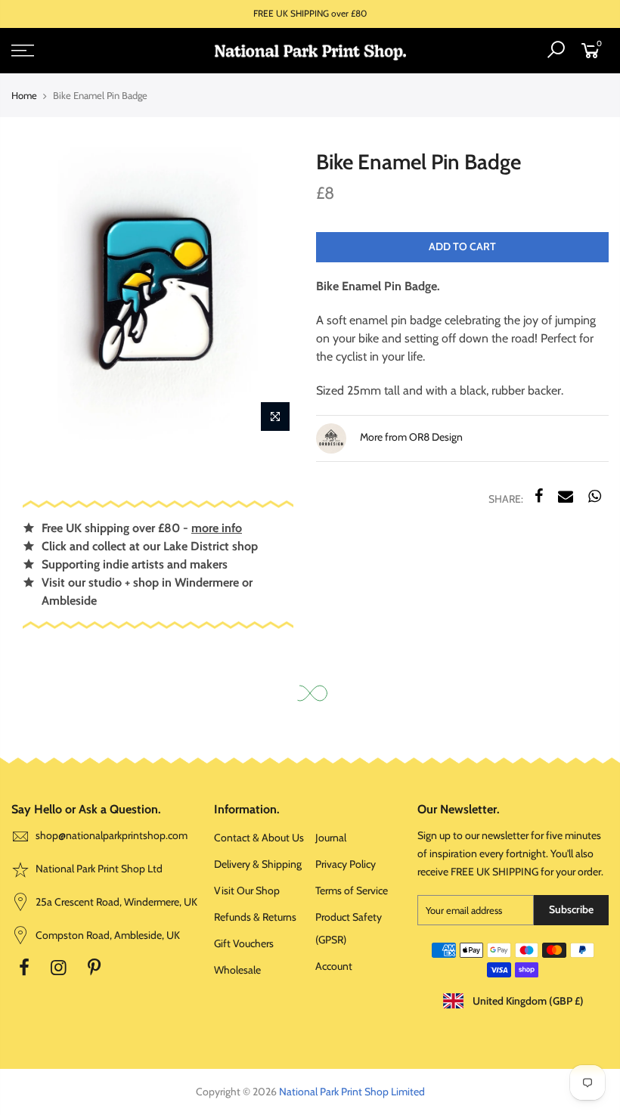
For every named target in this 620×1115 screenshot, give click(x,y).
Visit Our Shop (247, 890)
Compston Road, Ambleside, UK (106, 935)
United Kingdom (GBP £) (527, 1001)
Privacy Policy (345, 864)
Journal (330, 837)
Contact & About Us (259, 837)
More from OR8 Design (410, 437)
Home (24, 95)
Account (333, 966)
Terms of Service (351, 890)
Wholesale (237, 970)
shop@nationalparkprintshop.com (112, 835)
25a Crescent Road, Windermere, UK (115, 902)
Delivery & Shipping (258, 864)
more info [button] (216, 528)
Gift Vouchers (244, 943)
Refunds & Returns (255, 917)
